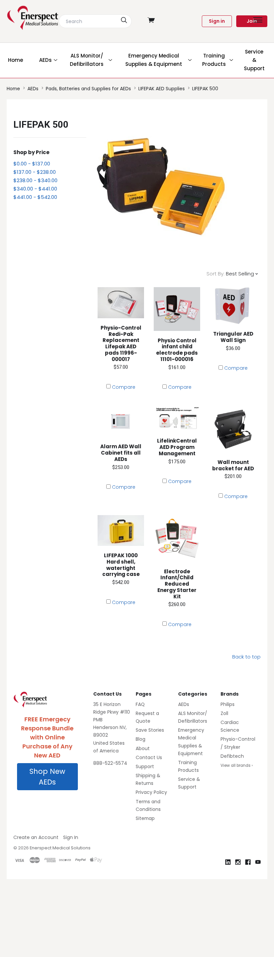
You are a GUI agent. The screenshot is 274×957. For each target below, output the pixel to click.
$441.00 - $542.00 (35, 197)
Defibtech (232, 756)
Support (145, 766)
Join (252, 21)
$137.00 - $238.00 (34, 171)
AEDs (183, 704)
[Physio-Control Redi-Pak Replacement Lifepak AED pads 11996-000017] (121, 303)
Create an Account (35, 837)
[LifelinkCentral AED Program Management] (177, 418)
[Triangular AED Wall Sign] (233, 306)
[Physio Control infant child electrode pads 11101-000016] (177, 309)
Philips (228, 704)
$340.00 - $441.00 (35, 188)
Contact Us (149, 757)
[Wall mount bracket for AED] (233, 429)
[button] (47, 776)
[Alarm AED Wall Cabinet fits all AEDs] (121, 421)
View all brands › (237, 765)
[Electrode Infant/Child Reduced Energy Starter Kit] (177, 538)
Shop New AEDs (47, 776)
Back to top (246, 656)
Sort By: (216, 273)
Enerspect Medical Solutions (60, 848)
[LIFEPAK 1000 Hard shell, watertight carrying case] (121, 530)
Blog (140, 739)
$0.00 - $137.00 (31, 163)
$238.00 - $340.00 (35, 180)
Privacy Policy (151, 792)
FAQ (140, 704)
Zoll (224, 713)
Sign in (217, 21)
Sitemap (145, 818)
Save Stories (150, 730)
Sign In (70, 837)
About (143, 748)
